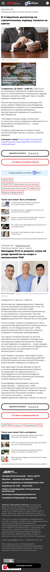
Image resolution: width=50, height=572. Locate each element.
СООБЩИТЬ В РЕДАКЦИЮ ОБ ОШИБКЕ (19, 498)
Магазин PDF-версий (22, 479)
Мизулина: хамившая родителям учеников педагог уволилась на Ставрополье (26, 451)
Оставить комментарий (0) (25, 162)
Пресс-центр (33, 476)
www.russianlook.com (10, 60)
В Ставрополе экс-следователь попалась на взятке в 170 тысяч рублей (27, 211)
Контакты (27, 486)
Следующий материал (24, 565)
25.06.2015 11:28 (7, 9)
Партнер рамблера (21, 560)
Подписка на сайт (11, 486)
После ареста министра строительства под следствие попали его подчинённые (21, 141)
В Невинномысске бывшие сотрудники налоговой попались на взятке (25, 203)
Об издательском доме (14, 476)
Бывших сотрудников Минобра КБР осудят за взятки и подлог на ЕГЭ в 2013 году (28, 218)
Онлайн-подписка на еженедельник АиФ (23, 483)
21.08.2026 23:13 (7, 246)
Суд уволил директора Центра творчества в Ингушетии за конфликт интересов (27, 436)
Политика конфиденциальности (19, 494)
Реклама (6, 479)
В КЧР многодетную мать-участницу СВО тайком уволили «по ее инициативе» (29, 443)
